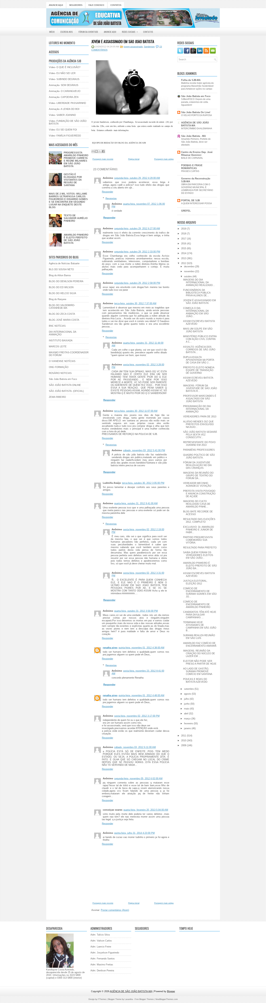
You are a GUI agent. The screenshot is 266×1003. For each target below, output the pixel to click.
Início (52, 31)
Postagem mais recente (102, 159)
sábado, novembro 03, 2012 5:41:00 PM (144, 450)
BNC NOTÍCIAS (57, 325)
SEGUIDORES (75, 5)
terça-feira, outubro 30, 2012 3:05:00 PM (143, 483)
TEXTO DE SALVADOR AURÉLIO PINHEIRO (76, 218)
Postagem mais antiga (164, 159)
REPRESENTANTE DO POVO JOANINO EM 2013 (199, 443)
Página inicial (133, 159)
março (187, 718)
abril (186, 713)
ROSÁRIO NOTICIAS (60, 373)
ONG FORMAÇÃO (58, 367)
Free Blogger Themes (144, 999)
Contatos (148, 31)
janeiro (188, 728)
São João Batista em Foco (63, 379)
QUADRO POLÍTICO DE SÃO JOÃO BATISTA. (199, 456)
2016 (184, 243)
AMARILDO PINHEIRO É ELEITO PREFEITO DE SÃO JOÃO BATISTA (76, 238)
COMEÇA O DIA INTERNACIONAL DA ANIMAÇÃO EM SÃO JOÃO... (196, 312)
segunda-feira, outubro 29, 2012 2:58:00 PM (137, 283)
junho (187, 703)
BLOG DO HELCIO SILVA (62, 293)
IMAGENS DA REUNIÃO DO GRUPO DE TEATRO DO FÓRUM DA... (198, 475)
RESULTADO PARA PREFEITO (200, 547)
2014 (184, 253)
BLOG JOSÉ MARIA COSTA (64, 320)
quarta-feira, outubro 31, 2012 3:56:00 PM (136, 611)
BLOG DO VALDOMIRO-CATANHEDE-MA (62, 306)
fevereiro (189, 723)
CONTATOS (115, 5)
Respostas (111, 198)
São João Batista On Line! (195, 112)
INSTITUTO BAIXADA (61, 340)
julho (187, 699)
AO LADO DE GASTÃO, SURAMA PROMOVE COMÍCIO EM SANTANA (197, 671)
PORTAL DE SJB (190, 200)
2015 (184, 248)
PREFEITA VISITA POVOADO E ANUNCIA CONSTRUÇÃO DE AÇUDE (199, 494)
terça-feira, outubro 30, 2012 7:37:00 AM (135, 303)
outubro (188, 276)
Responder (107, 191)
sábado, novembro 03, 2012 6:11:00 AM (135, 747)
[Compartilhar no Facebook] (103, 151)
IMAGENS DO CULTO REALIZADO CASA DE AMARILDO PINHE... (196, 504)
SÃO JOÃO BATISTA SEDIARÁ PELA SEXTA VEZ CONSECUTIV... (200, 435)
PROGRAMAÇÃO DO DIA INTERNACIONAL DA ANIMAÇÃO (197, 409)
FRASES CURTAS (190, 171)
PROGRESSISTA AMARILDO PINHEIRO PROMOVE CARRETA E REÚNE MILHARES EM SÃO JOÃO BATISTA (76, 159)
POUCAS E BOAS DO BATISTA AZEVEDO (195, 680)
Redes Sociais (130, 31)
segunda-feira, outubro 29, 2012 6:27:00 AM (137, 228)
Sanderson (149, 46)
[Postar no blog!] (96, 151)
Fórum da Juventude (88, 31)
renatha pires (110, 647)
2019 (184, 228)
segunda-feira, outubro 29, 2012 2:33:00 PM (137, 251)
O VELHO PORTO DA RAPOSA (196, 115)
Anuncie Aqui (110, 31)
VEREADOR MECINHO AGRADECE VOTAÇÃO (197, 484)
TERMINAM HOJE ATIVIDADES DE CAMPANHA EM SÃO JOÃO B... (199, 626)
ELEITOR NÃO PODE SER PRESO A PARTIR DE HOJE (199, 662)
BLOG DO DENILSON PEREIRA (66, 281)
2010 (184, 740)
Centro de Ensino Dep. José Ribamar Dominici (196, 153)
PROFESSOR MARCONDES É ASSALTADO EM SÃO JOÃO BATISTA (199, 399)
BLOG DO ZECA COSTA (62, 314)
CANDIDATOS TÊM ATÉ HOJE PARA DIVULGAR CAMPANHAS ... (199, 615)
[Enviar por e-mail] (93, 151)
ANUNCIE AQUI (56, 5)
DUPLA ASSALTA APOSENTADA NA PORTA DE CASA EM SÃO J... (198, 360)
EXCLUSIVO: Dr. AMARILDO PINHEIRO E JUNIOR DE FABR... (198, 530)
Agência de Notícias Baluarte (64, 263)
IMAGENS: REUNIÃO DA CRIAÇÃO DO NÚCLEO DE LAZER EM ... (199, 653)
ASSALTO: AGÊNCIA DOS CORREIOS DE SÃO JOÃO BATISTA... (199, 349)
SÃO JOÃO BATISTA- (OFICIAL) (66, 391)
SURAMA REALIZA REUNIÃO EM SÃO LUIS (199, 636)
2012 (184, 263)
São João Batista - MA (193, 136)
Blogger (171, 991)
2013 (184, 258)
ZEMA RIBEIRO (57, 397)
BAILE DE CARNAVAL (192, 158)
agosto (188, 693)
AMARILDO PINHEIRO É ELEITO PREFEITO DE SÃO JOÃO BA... (200, 566)
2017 (184, 238)
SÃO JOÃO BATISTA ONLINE (65, 385)
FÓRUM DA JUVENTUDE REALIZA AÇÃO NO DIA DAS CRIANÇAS (197, 465)
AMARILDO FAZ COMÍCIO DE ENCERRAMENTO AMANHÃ (199, 644)
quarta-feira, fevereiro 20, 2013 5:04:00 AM (145, 809)
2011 (184, 735)
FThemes (102, 999)
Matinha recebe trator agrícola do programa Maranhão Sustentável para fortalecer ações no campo (197, 86)
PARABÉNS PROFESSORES (199, 449)
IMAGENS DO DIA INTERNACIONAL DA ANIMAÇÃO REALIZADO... (199, 282)
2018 (184, 233)
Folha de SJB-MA (190, 80)
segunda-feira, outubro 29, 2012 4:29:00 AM (137, 178)
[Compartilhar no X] (100, 151)
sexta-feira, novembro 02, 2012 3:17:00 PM (137, 716)
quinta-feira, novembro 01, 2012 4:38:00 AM (141, 647)
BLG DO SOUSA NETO (61, 269)
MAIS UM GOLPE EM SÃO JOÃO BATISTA (197, 330)
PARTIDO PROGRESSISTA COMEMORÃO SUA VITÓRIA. (198, 540)
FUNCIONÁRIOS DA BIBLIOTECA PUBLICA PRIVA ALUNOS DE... (196, 293)
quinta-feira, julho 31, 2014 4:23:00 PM (134, 833)
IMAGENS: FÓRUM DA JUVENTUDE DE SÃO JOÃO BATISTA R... (200, 388)
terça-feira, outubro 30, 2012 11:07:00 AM (135, 411)
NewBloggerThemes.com (166, 999)
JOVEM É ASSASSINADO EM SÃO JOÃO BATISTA (122, 41)
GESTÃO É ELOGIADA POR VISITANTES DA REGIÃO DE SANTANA (73, 180)
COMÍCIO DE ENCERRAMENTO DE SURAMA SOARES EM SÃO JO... (200, 592)
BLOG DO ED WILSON (61, 287)
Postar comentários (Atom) (115, 910)
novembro (189, 271)
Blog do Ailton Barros (60, 275)
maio (187, 708)
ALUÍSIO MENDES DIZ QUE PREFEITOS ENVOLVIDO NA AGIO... (198, 424)
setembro (189, 689)
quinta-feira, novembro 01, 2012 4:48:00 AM (141, 695)
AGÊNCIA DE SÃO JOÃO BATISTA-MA (195, 124)
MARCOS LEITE (58, 346)
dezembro (189, 266)
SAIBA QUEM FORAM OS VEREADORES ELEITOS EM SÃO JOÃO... (198, 555)
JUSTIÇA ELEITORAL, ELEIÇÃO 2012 (195, 582)
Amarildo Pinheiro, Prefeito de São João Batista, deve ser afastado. (196, 142)
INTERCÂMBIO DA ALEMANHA (196, 128)
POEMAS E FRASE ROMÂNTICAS (191, 167)
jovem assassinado (133, 46)
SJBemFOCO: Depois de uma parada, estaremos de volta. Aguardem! (195, 102)
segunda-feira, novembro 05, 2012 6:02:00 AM (138, 778)
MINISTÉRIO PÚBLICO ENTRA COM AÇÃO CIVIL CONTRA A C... (200, 339)
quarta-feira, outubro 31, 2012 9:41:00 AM (136, 503)
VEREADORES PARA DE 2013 (199, 416)
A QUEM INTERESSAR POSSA (196, 203)
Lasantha (129, 999)
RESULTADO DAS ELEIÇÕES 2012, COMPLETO (199, 520)
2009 (184, 745)
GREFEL (186, 210)
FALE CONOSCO (96, 5)
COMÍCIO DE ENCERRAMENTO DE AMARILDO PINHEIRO (196, 604)
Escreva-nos (66, 31)
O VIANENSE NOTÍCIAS (62, 361)
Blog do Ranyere (57, 299)
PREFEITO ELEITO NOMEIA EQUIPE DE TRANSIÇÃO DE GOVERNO (198, 370)
